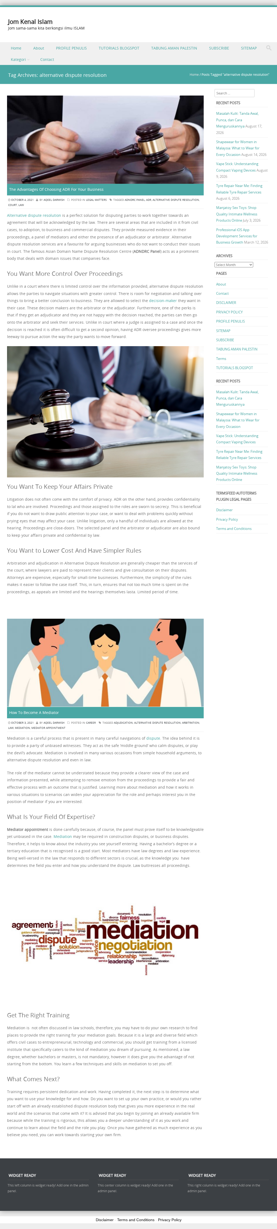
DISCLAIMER (226, 302)
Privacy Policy (227, 519)
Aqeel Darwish (54, 200)
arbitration (190, 723)
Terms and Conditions (234, 528)
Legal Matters (96, 200)
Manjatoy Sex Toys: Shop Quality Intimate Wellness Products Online (236, 214)
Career (91, 723)
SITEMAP (249, 48)
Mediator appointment (48, 728)
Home (16, 48)
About (38, 48)
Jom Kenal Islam (30, 21)
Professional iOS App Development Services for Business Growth (236, 236)
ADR (148, 200)
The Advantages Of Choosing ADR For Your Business (56, 189)
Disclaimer (224, 509)
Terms (221, 358)
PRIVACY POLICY (229, 312)
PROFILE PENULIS (71, 48)
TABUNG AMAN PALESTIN (174, 48)
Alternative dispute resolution (34, 215)
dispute (153, 738)
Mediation (63, 836)
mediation (22, 728)
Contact (47, 59)
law (21, 205)
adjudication (123, 723)
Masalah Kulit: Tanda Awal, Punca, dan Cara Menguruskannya (237, 120)
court (12, 205)
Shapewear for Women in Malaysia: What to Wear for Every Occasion (237, 148)
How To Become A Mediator (34, 712)
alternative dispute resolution (176, 200)
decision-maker (163, 300)
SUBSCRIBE (219, 48)
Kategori (18, 59)
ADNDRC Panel (135, 200)
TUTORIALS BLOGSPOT (119, 48)
